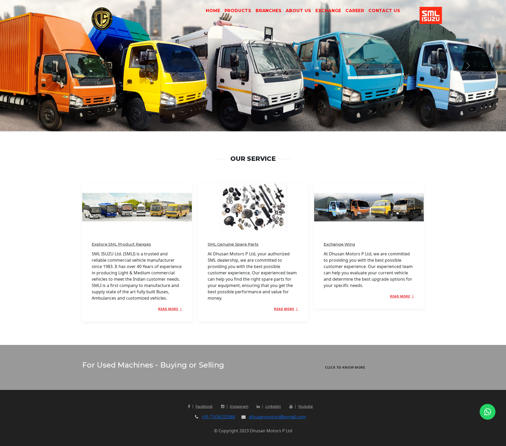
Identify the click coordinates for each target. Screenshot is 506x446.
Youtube (305, 406)
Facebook (204, 406)
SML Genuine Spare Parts (233, 244)
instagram (239, 406)
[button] (38, 65)
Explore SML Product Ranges (121, 244)
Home (213, 10)
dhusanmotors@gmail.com (277, 416)
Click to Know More (345, 367)
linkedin (273, 406)
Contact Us (384, 10)
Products (238, 10)
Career (355, 10)
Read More (168, 309)
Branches (268, 10)
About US (298, 10)
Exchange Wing (339, 244)
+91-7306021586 (218, 416)
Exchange (328, 10)
